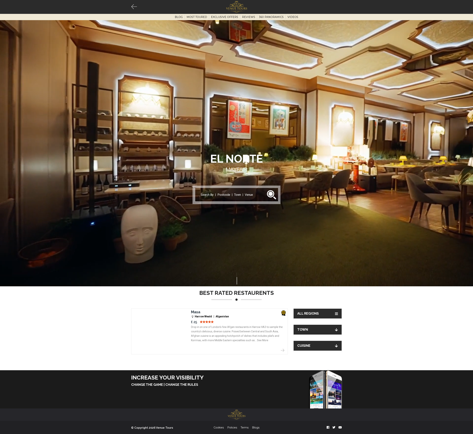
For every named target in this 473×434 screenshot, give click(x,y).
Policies (232, 427)
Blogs (255, 427)
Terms (245, 427)
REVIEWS (248, 17)
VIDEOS (292, 17)
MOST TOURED (197, 17)
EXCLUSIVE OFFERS (224, 17)
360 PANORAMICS (271, 17)
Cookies (219, 427)
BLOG (179, 17)
